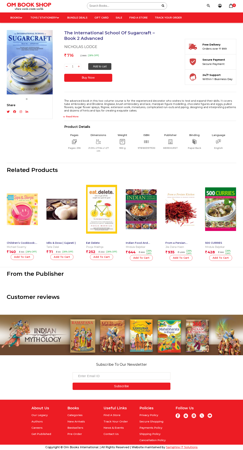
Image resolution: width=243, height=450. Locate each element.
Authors (37, 421)
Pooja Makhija (94, 247)
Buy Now (88, 77)
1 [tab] (27, 99)
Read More (72, 116)
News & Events (114, 427)
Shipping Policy (149, 434)
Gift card (101, 17)
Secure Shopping (151, 421)
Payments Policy (150, 427)
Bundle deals (77, 17)
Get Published (41, 434)
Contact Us (111, 434)
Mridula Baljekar (135, 247)
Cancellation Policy (152, 440)
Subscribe (121, 386)
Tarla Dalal (52, 247)
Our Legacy (39, 415)
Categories (75, 415)
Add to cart (100, 66)
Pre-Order (74, 434)
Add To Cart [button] (22, 257)
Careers (37, 427)
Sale (119, 17)
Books (15, 17)
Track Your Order (168, 17)
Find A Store (138, 17)
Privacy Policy (148, 415)
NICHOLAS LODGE (80, 47)
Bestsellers (75, 427)
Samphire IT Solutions (182, 447)
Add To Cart (62, 257)
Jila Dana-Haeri (174, 247)
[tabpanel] (30, 62)
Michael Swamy (16, 247)
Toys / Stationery (43, 17)
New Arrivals (76, 421)
